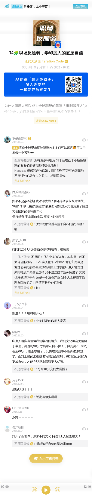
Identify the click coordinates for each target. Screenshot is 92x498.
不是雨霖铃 (19, 138)
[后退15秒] (34, 490)
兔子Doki (18, 380)
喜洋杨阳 (18, 427)
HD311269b (20, 408)
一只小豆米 (19, 304)
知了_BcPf (19, 240)
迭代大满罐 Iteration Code (44, 61)
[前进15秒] (57, 490)
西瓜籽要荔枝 (21, 192)
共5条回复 (21, 293)
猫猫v (16, 332)
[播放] (46, 490)
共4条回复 (21, 181)
